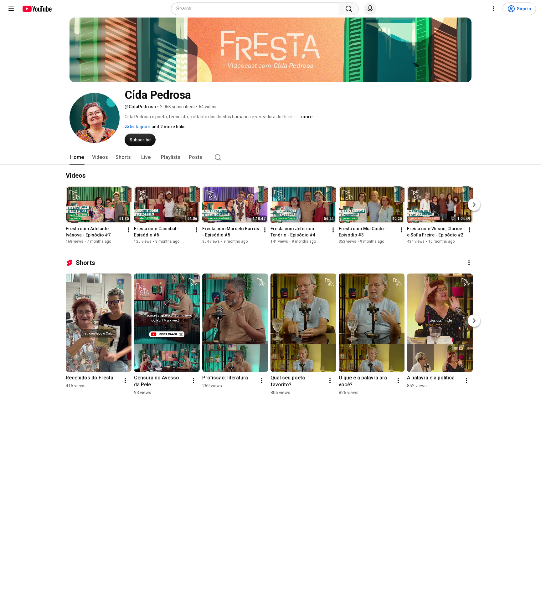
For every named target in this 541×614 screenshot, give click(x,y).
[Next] (474, 204)
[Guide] (11, 9)
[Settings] (493, 9)
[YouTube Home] (37, 9)
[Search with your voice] (370, 9)
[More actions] (128, 230)
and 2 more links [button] (169, 126)
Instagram (139, 126)
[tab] (77, 157)
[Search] (349, 9)
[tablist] (270, 157)
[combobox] (256, 9)
